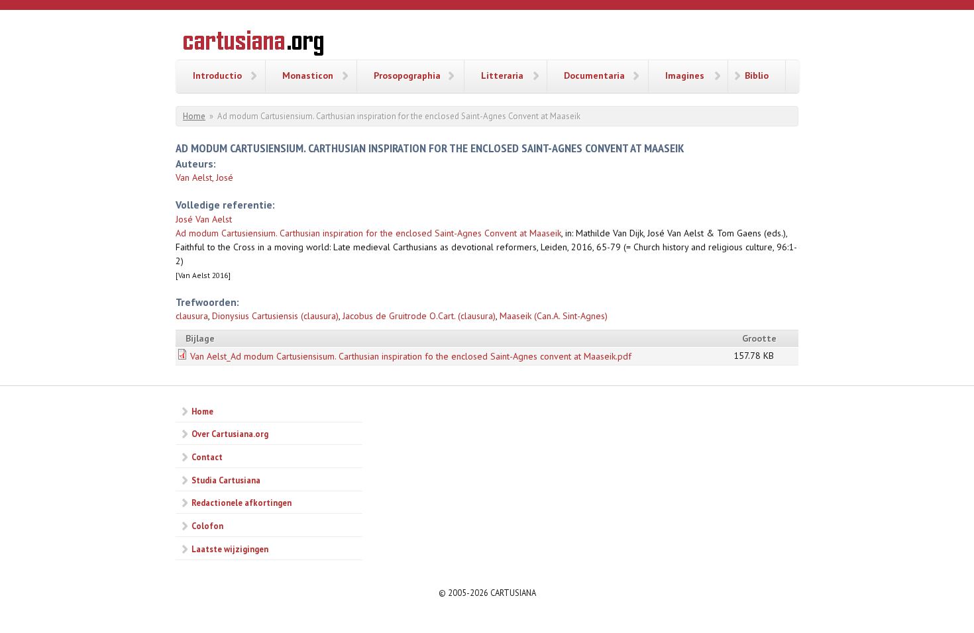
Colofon (207, 525)
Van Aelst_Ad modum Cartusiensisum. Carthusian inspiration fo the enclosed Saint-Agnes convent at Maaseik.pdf (410, 356)
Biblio (757, 75)
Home (194, 116)
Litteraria (502, 75)
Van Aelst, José (204, 177)
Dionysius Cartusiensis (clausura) (275, 316)
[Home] (253, 45)
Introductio (217, 75)
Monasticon (307, 75)
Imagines (684, 75)
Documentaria (594, 75)
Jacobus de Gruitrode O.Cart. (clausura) (419, 316)
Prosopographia (407, 75)
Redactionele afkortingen (241, 502)
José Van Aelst (204, 219)
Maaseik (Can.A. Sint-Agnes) (554, 316)
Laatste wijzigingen (229, 549)
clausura (192, 316)
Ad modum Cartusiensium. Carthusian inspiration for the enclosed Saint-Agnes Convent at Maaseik (368, 233)
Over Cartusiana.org (229, 433)
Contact (207, 457)
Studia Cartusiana (225, 480)
